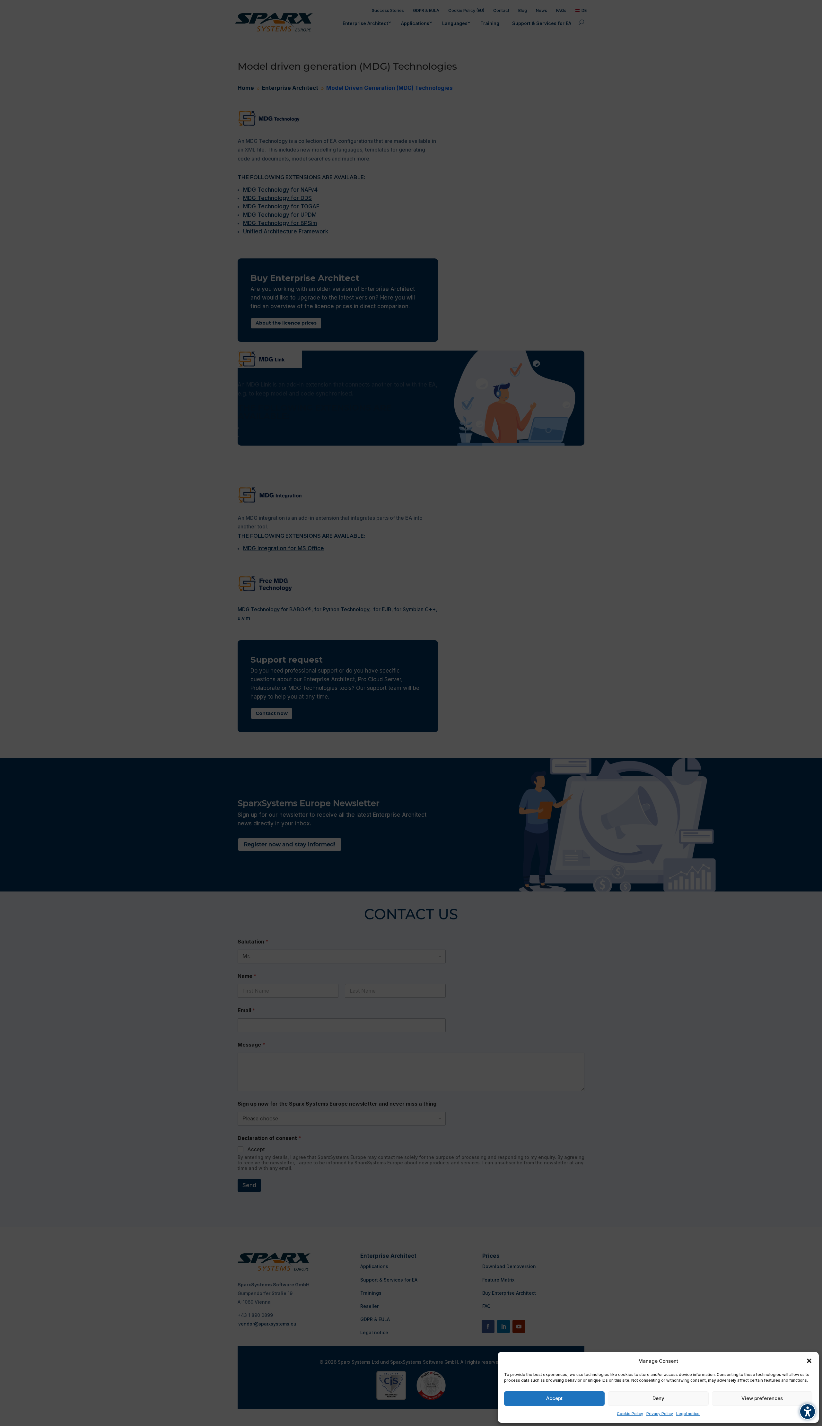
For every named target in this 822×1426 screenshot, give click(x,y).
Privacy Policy (659, 1413)
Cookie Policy (630, 1413)
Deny (658, 1398)
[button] (809, 1361)
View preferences (762, 1398)
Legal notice (688, 1413)
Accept (554, 1398)
